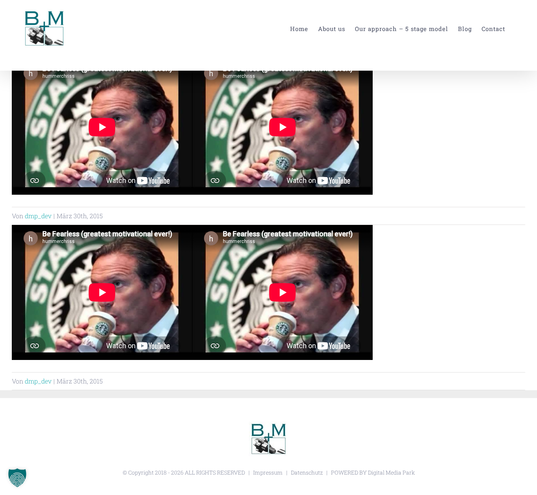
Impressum (268, 472)
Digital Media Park (391, 472)
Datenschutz (307, 472)
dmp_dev (38, 216)
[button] (17, 477)
